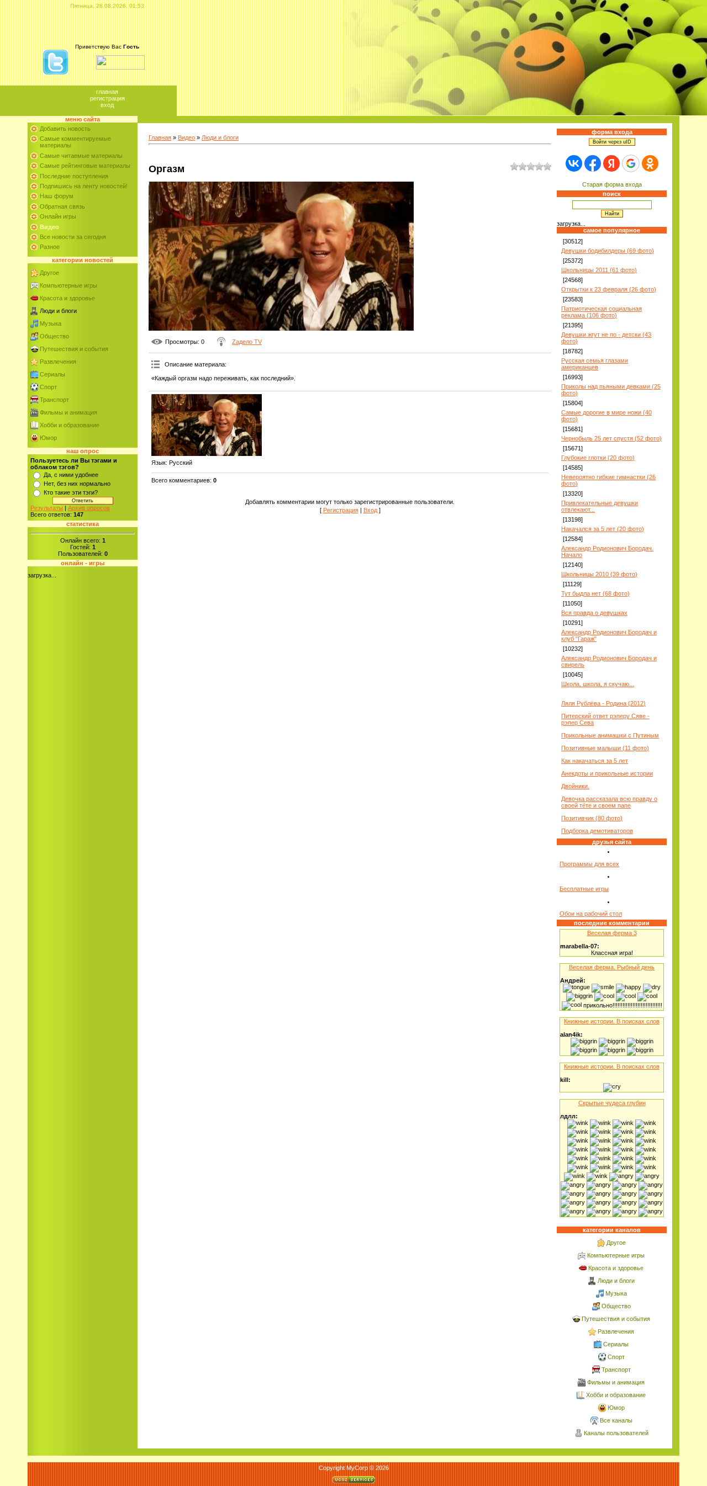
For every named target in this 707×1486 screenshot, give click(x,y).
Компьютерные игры (68, 285)
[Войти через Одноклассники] (650, 163)
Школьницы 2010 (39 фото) (599, 574)
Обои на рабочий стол (591, 913)
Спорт (48, 387)
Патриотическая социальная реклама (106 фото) (601, 312)
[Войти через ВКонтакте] (574, 163)
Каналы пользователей (616, 1433)
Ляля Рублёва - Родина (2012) (603, 703)
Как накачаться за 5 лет (594, 760)
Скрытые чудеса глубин (612, 1103)
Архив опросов (89, 508)
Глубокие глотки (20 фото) (598, 457)
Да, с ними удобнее (71, 474)
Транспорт (54, 399)
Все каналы (616, 1420)
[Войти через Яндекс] (611, 163)
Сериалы (52, 374)
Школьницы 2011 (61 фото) (599, 270)
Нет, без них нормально (77, 483)
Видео (186, 137)
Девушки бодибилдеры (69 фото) (607, 250)
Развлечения (58, 361)
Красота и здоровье (67, 298)
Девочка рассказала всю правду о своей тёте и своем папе (609, 802)
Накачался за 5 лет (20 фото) (602, 529)
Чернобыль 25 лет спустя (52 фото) (611, 438)
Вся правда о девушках (594, 612)
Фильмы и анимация (68, 412)
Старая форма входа (612, 184)
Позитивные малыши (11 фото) (605, 748)
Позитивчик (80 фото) (591, 818)
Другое (49, 272)
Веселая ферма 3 (612, 933)
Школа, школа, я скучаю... (597, 684)
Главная (107, 91)
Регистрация (107, 98)
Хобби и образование (69, 425)
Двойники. (575, 786)
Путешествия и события (74, 349)
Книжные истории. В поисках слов (611, 1021)
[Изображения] (206, 425)
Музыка (50, 323)
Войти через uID (612, 142)
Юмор (48, 437)
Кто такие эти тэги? (71, 492)
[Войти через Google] (631, 163)
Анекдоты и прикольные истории (607, 773)
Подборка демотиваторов (597, 830)
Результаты (46, 508)
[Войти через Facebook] (592, 163)
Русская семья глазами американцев (594, 363)
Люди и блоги (58, 310)
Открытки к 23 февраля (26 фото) (608, 289)
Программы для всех (589, 864)
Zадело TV (247, 341)
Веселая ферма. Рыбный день (612, 967)
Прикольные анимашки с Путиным (610, 735)
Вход (107, 105)
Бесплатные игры (584, 888)
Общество (54, 336)
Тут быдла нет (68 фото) (595, 593)
